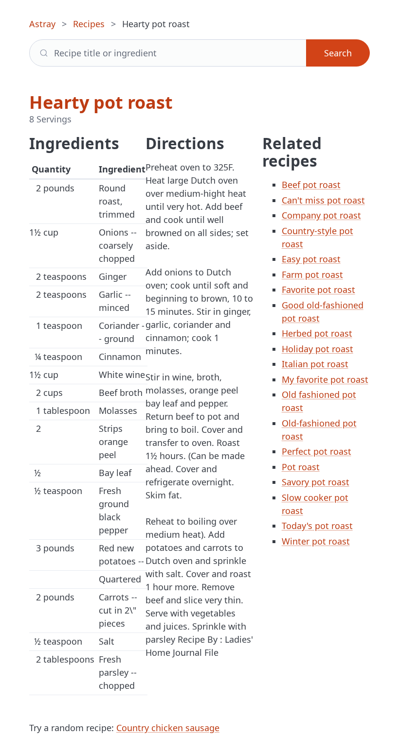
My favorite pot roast (325, 379)
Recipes (89, 24)
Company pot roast (321, 215)
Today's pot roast (317, 525)
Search (338, 53)
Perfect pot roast (316, 451)
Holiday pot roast (317, 349)
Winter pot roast (316, 541)
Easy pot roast (311, 259)
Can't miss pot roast (323, 200)
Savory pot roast (315, 482)
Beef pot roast (311, 184)
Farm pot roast (312, 274)
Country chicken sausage (167, 728)
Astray (42, 24)
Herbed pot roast (317, 333)
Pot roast (301, 467)
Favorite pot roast (318, 289)
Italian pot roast (315, 364)
